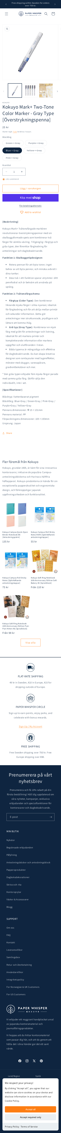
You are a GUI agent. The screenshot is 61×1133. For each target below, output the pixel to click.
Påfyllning (12, 854)
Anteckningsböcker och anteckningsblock (28, 862)
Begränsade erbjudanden (20, 847)
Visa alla (31, 642)
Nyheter (11, 840)
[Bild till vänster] (3, 91)
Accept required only (30, 1117)
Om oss (10, 927)
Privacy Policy (12, 1126)
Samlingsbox (13, 957)
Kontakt (11, 942)
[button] (6, 13)
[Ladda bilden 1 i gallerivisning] (15, 90)
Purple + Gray (37, 143)
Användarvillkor (15, 972)
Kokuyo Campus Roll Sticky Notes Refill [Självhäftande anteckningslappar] (43, 534)
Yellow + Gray (36, 151)
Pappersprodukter (16, 869)
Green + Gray (15, 143)
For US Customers (16, 994)
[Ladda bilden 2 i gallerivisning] (30, 90)
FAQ (9, 935)
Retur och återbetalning (19, 964)
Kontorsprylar (14, 892)
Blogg (10, 906)
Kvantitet (6, 165)
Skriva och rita (14, 884)
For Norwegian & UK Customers (23, 986)
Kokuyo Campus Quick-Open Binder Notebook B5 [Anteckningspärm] (15, 534)
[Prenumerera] (50, 817)
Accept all (30, 1109)
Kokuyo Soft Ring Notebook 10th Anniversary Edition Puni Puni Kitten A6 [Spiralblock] (15, 626)
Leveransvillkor (15, 949)
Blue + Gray (12, 150)
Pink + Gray (14, 158)
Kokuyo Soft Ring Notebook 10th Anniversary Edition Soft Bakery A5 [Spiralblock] (44, 580)
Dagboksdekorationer (18, 877)
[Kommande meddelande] (55, 4)
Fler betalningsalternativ (30, 205)
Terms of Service (29, 1126)
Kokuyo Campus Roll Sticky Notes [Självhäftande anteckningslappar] (14, 580)
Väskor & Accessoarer (18, 899)
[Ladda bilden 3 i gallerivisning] (46, 90)
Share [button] (9, 433)
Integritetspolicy (15, 979)
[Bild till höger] (57, 91)
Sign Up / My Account (30, 726)
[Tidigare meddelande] (6, 4)
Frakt (15, 132)
